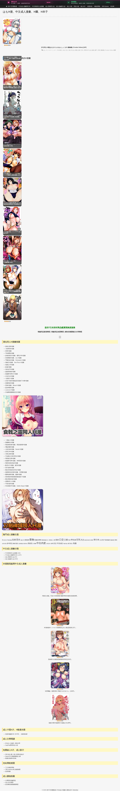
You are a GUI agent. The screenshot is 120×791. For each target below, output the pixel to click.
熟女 (66, 543)
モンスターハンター (51, 50)
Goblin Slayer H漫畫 (23, 486)
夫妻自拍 (89, 6)
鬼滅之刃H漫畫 (9, 364)
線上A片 (83, 6)
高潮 (99, 50)
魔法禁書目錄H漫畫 (11, 479)
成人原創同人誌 (50, 6)
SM (24, 540)
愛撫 (76, 50)
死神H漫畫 (8, 385)
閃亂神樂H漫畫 (9, 447)
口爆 (69, 50)
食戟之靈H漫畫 (9, 346)
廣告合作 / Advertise (72, 790)
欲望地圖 (8, 771)
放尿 (79, 50)
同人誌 (73, 50)
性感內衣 (25, 543)
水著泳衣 (48, 543)
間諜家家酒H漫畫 (10, 444)
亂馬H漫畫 (18, 465)
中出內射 (59, 50)
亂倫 (11, 540)
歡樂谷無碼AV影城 (10, 758)
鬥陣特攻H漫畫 (9, 360)
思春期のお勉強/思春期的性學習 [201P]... (60, 659)
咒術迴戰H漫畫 (9, 353)
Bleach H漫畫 (17, 385)
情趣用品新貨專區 (44, 332)
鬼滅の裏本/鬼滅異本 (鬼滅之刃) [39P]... (60, 723)
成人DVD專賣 (9, 782)
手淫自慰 (60, 543)
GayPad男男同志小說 (11, 745)
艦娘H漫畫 (18, 474)
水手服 (7, 540)
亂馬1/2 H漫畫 (9, 465)
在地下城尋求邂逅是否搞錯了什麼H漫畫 (16, 380)
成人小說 (69, 6)
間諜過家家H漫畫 (22, 444)
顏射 (57, 540)
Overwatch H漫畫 (20, 360)
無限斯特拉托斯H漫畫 (11, 472)
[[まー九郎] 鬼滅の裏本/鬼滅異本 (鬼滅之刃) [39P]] (60, 709)
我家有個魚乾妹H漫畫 (11, 463)
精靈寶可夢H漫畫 (10, 460)
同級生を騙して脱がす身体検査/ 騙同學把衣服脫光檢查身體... (60, 596)
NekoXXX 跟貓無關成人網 (13, 756)
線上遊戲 (91, 50)
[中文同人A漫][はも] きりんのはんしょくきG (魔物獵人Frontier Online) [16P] (63, 47)
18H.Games (105, 6)
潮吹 (116, 540)
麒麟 (115, 50)
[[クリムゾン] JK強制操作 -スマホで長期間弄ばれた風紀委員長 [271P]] (60, 614)
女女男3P (102, 540)
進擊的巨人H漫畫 (10, 481)
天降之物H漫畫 (9, 454)
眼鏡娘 (27, 540)
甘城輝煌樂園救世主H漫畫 (13, 392)
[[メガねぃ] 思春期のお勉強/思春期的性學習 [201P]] (60, 645)
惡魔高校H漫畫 (9, 383)
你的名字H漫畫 (9, 369)
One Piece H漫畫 (19, 362)
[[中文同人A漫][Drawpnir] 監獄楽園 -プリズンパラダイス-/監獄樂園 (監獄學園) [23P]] (12, 319)
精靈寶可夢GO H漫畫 (11, 374)
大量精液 (50, 540)
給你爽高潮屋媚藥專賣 (11, 784)
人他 (63, 50)
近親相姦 (21, 543)
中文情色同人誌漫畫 (38, 6)
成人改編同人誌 (60, 6)
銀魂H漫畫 (8, 367)
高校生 (30, 543)
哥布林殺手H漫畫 (10, 486)
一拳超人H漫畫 (9, 440)
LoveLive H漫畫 (10, 390)
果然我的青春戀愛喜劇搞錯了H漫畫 (15, 476)
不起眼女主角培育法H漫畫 (13, 456)
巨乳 (78, 540)
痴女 (16, 543)
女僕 (3, 543)
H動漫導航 (97, 6)
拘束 (69, 540)
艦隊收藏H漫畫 (9, 474)
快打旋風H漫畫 (9, 467)
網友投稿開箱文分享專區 (73, 332)
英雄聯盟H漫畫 (9, 358)
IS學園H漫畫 (23, 472)
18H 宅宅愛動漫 (12, 6)
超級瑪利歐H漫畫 (10, 371)
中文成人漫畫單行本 (24, 6)
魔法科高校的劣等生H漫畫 (13, 470)
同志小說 (76, 6)
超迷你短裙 (87, 540)
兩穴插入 (70, 543)
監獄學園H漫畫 (9, 387)
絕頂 (5, 543)
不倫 (64, 543)
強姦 (21, 540)
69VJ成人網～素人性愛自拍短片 (14, 754)
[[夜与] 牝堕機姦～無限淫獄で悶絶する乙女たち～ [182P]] (60, 677)
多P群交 (9, 543)
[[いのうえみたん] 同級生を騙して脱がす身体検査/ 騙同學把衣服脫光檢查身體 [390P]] (60, 582)
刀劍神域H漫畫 (9, 348)
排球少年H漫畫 (9, 451)
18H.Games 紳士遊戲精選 (12, 769)
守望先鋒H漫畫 (9, 483)
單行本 (96, 540)
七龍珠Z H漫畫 (9, 378)
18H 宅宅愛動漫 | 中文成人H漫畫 (56, 790)
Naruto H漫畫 (19, 449)
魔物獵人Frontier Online (107, 50)
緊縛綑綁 (107, 540)
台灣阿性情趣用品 (10, 780)
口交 (66, 50)
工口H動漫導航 (9, 767)
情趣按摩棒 (37, 540)
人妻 (54, 540)
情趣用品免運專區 (57, 332)
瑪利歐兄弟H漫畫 (10, 458)
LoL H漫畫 (18, 358)
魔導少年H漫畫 (21, 355)
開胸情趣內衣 (45, 540)
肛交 (55, 543)
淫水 (82, 50)
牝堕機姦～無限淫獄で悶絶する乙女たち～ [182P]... (60, 691)
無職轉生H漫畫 (9, 442)
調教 (14, 543)
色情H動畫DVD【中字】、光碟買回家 (16, 734)
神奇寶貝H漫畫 (21, 460)
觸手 (96, 50)
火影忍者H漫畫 (9, 449)
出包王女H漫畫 (9, 376)
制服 (75, 543)
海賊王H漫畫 (9, 362)
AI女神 (112, 6)
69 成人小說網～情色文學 (12, 743)
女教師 (91, 540)
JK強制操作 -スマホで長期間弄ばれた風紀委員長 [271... (60, 627)
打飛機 (34, 543)
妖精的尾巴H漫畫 (10, 355)
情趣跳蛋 (112, 540)
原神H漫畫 (8, 351)
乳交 (82, 540)
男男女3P (86, 50)
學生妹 (73, 540)
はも (44, 50)
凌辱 (52, 543)
